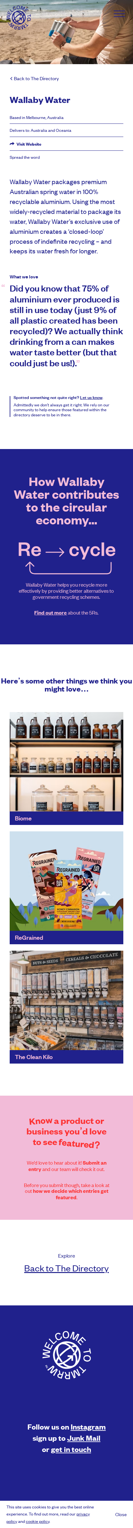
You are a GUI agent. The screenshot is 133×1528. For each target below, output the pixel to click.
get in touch (71, 1449)
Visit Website (28, 144)
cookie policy (37, 1521)
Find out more (50, 612)
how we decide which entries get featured (70, 1194)
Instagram (88, 1426)
